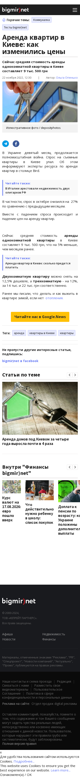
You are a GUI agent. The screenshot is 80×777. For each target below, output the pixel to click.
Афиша (7, 634)
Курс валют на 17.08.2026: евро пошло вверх (11, 508)
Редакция (64, 681)
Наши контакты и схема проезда (27, 681)
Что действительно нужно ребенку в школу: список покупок (39, 513)
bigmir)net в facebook (20, 361)
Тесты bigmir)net (15, 27)
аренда (19, 333)
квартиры (67, 333)
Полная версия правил (19, 743)
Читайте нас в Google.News (40, 316)
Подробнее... (24, 761)
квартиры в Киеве (42, 333)
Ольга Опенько (67, 78)
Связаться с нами (15, 685)
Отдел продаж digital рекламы (54, 703)
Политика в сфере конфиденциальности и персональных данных (37, 695)
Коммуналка (41, 20)
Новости (8, 639)
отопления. (54, 298)
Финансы (49, 639)
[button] (69, 375)
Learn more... (60, 770)
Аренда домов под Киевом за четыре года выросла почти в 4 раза (35, 441)
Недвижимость (53, 634)
